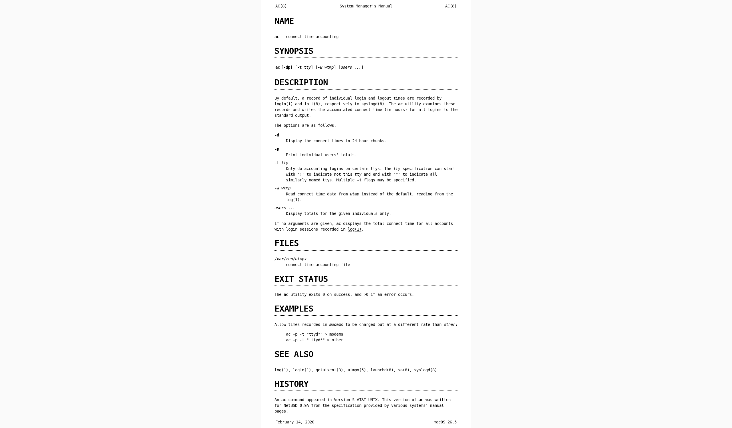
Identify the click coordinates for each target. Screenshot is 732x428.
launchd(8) (382, 370)
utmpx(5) (357, 370)
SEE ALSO (293, 354)
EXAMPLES (293, 309)
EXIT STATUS (301, 279)
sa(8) (403, 370)
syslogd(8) (372, 104)
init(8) (312, 104)
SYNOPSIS (293, 51)
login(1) (283, 104)
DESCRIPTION (301, 82)
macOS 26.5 (445, 422)
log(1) (293, 199)
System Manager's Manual (366, 6)
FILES (286, 243)
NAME (284, 21)
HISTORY (291, 384)
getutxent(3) (329, 370)
